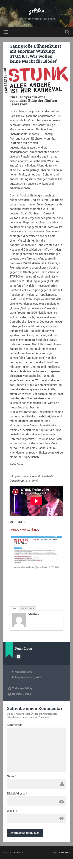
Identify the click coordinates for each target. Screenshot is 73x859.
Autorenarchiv (18, 656)
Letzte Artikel (27, 608)
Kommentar (15, 724)
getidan (36, 10)
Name (11, 776)
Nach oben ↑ (61, 852)
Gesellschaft (27, 677)
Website (12, 810)
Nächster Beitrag (21, 693)
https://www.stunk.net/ (25, 529)
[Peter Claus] (19, 626)
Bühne (15, 677)
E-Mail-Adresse (17, 793)
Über (14, 608)
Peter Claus (33, 613)
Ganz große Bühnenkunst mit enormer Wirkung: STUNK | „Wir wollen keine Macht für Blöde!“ (35, 53)
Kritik (39, 677)
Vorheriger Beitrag (22, 688)
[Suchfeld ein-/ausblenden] (67, 32)
